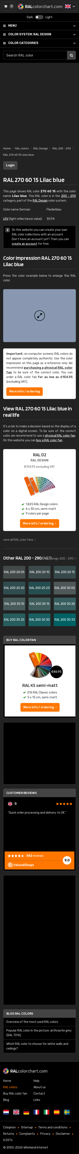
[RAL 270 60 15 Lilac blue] (39, 315)
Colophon (9, 1127)
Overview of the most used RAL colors (32, 1022)
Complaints (27, 1134)
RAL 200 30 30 (39, 620)
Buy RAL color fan (21, 640)
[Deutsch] (26, 1112)
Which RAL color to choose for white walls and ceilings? (37, 1046)
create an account (24, 244)
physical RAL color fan (60, 435)
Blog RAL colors (19, 1013)
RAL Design (29, 34)
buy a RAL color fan (49, 440)
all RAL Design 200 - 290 (57, 558)
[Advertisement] (39, 102)
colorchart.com (29, 1071)
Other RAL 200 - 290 (27, 558)
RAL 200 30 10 (14, 604)
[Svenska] (67, 1112)
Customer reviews (21, 793)
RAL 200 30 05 (65, 588)
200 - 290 (68, 196)
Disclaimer (63, 1134)
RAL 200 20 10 (40, 572)
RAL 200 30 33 (65, 620)
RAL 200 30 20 (65, 604)
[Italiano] (47, 1112)
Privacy (45, 1134)
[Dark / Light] (39, 17)
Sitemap (27, 1127)
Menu (12, 26)
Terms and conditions (52, 1127)
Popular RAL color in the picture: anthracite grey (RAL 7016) (39, 1033)
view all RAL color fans (18, 540)
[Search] (71, 55)
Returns (8, 1134)
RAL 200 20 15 (65, 572)
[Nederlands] (6, 1112)
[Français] (36, 1112)
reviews (34, 856)
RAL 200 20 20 (14, 588)
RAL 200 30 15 (40, 604)
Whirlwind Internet (35, 1147)
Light (49, 17)
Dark (30, 17)
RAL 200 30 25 (14, 620)
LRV (5, 219)
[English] (70, 6)
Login (10, 165)
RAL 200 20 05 (14, 572)
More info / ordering (24, 391)
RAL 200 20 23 (39, 588)
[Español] (57, 1112)
